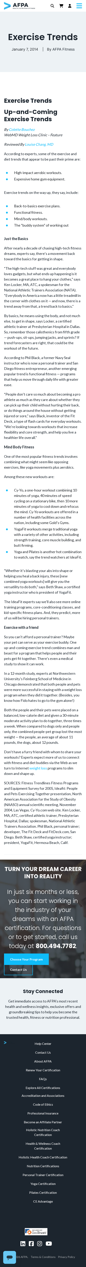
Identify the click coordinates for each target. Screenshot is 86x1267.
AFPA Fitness (63, 49)
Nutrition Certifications (43, 1166)
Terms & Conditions (43, 1257)
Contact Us (18, 969)
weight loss (38, 768)
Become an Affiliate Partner (43, 1122)
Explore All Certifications (43, 1088)
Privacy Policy (66, 1257)
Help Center (43, 1043)
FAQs (43, 1079)
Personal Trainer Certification (43, 1175)
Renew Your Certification (43, 1070)
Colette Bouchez (22, 129)
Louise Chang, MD (39, 144)
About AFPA (43, 1061)
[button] (52, 6)
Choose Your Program (26, 959)
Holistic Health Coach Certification (43, 1157)
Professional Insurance (42, 1113)
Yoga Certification (43, 1184)
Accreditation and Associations (43, 1095)
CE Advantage (43, 1201)
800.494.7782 (56, 946)
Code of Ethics (43, 1104)
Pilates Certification (43, 1192)
